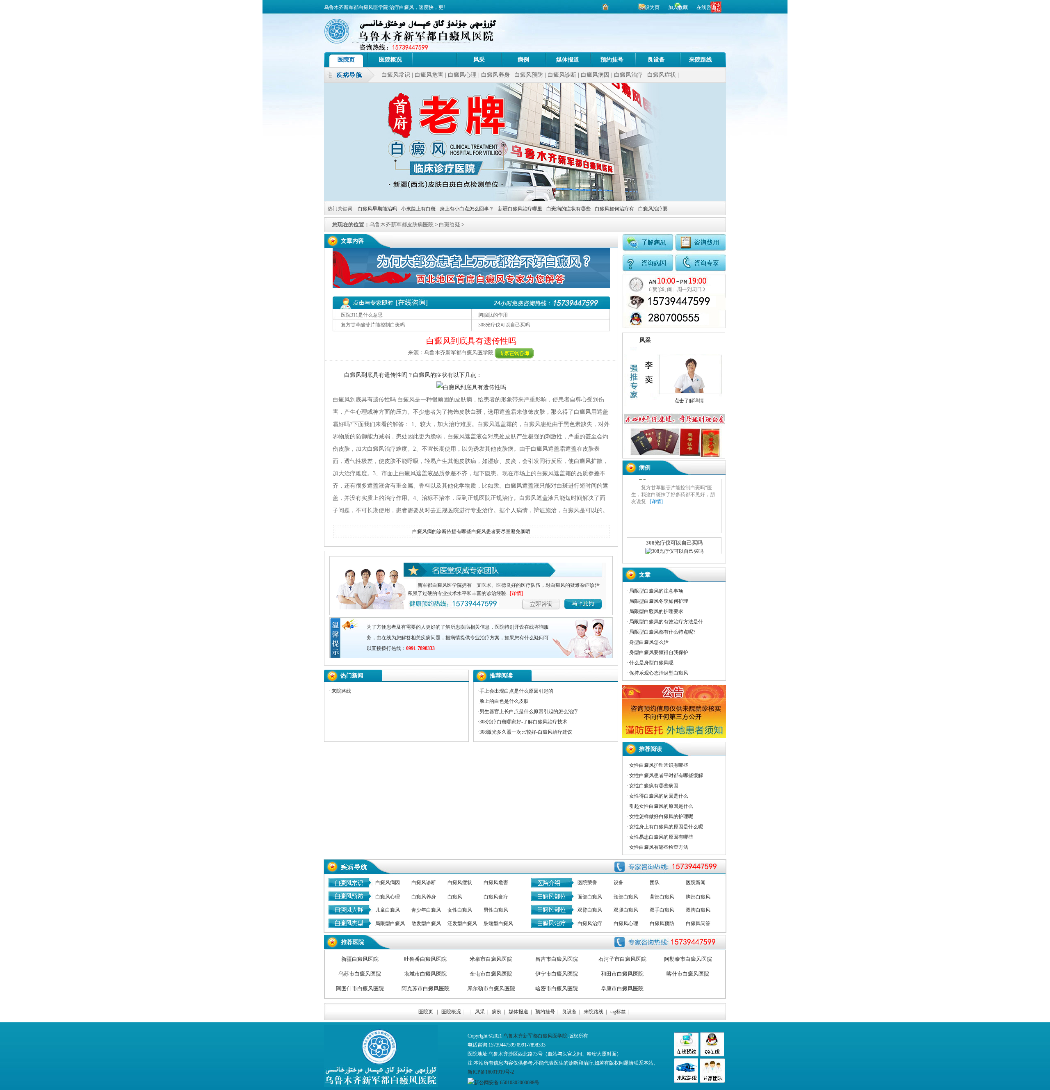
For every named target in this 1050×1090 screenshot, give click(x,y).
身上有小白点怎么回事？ (467, 209)
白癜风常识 (395, 75)
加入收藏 (678, 7)
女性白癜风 (459, 910)
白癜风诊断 (562, 75)
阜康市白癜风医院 (622, 988)
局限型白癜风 (390, 923)
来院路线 (700, 60)
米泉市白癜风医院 (491, 959)
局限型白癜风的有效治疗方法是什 (666, 622)
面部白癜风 (590, 897)
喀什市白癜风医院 (688, 974)
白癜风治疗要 (653, 209)
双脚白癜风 (698, 910)
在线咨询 (706, 7)
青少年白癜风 (426, 910)
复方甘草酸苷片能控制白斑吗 (373, 325)
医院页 (346, 60)
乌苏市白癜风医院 (359, 974)
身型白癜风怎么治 (649, 642)
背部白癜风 (662, 897)
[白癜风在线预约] (674, 326)
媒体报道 (567, 60)
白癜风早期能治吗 (377, 209)
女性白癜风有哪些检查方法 (658, 847)
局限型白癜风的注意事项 (656, 591)
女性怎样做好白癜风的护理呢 (661, 816)
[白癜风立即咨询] (593, 602)
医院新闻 (695, 882)
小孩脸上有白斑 (418, 209)
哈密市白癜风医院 (556, 988)
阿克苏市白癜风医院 (426, 988)
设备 (618, 882)
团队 (655, 882)
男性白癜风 (496, 910)
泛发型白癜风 (462, 923)
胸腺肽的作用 (493, 315)
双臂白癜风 (590, 910)
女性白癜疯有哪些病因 (653, 786)
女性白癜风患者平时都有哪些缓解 (666, 775)
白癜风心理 (462, 75)
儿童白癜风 (387, 910)
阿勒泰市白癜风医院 (688, 959)
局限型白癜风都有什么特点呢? (662, 632)
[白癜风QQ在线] (712, 1055)
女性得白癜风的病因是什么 (658, 796)
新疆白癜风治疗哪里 (520, 209)
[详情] (516, 593)
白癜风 (454, 897)
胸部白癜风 (698, 897)
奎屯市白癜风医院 (491, 974)
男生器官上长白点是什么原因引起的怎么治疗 (528, 711)
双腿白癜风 (626, 910)
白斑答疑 (449, 224)
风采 (479, 60)
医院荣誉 (587, 882)
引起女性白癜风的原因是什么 (661, 806)
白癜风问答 (698, 923)
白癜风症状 (661, 75)
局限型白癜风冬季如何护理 (658, 601)
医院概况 (390, 60)
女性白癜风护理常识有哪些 (658, 765)
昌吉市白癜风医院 (556, 959)
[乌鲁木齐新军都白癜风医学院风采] (712, 1081)
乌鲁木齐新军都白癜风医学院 (535, 1036)
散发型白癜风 (426, 923)
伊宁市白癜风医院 (556, 974)
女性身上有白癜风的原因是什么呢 (666, 827)
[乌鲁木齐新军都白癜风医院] (435, 59)
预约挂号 (611, 60)
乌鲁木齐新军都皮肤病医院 (402, 224)
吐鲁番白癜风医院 (425, 959)
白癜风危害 (429, 75)
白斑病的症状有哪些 (568, 209)
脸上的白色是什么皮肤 (504, 701)
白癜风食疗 (496, 897)
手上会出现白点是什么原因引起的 (516, 691)
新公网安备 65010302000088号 (506, 1082)
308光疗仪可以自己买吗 (504, 325)
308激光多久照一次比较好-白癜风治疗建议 (525, 732)
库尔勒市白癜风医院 (491, 988)
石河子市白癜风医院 (622, 959)
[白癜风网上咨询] (471, 287)
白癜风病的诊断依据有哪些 (441, 531)
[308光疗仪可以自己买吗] (674, 493)
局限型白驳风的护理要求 (656, 611)
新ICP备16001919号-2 (491, 1072)
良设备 (656, 60)
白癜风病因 (595, 75)
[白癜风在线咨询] (514, 352)
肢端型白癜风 (498, 923)
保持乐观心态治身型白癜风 (658, 673)
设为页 (652, 7)
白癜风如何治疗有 (614, 209)
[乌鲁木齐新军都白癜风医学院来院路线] (686, 1081)
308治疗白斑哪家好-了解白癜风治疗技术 (523, 722)
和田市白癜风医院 (622, 974)
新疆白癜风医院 (360, 959)
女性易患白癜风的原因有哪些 (661, 837)
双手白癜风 (662, 910)
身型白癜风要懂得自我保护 (658, 652)
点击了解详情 (688, 401)
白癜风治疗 (628, 75)
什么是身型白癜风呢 (651, 663)
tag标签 (618, 1012)
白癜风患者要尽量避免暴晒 (500, 531)
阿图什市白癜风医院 (360, 988)
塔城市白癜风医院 (425, 974)
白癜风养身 (495, 75)
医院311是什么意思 (362, 315)
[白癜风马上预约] (546, 602)
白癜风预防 (528, 75)
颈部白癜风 (626, 897)
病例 (523, 60)
